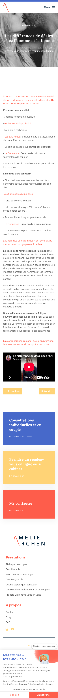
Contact (10, 612)
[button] (49, 7)
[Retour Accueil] (6, 7)
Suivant (45, 391)
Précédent (14, 391)
